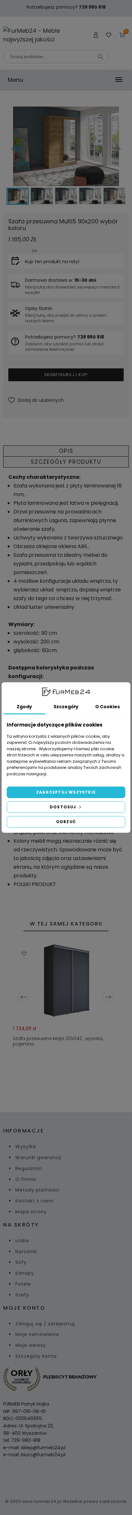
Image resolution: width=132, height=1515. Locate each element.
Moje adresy (30, 1345)
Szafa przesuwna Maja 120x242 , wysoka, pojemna (58, 1041)
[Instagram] (73, 1476)
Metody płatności (37, 1190)
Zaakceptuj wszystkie (66, 792)
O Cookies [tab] (107, 706)
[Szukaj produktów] (100, 57)
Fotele (23, 1284)
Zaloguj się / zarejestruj (45, 1324)
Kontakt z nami (34, 1201)
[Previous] (23, 997)
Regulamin (28, 1168)
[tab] (66, 451)
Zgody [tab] (24, 706)
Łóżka (22, 1240)
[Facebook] (58, 1476)
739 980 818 (92, 7)
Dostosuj (64, 807)
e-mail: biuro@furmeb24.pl (34, 1454)
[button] (36, 400)
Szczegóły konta (36, 1356)
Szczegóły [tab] (66, 706)
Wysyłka (25, 1146)
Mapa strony (31, 1212)
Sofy (21, 1262)
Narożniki (26, 1251)
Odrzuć (66, 821)
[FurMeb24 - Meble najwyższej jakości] (33, 35)
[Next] (108, 997)
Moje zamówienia (37, 1334)
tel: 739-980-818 (21, 1440)
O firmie (25, 1179)
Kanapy (24, 1273)
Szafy (22, 1295)
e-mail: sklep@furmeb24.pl (34, 1447)
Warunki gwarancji (38, 1157)
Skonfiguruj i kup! (66, 374)
